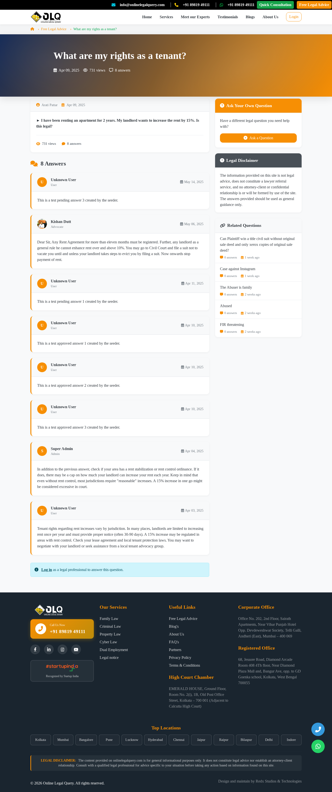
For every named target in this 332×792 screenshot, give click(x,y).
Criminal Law (110, 626)
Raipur (223, 740)
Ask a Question (261, 138)
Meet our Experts (195, 17)
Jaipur (201, 740)
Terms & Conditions (184, 665)
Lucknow (131, 740)
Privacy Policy (180, 657)
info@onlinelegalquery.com (142, 5)
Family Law (109, 619)
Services (166, 17)
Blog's (174, 626)
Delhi (269, 740)
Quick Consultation (275, 5)
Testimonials (228, 17)
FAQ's (174, 642)
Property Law (110, 634)
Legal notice (109, 657)
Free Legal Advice (314, 5)
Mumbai (63, 740)
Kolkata (40, 740)
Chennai (178, 740)
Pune (109, 740)
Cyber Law (108, 642)
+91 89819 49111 (196, 5)
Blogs (250, 17)
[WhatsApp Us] (318, 746)
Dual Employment (114, 650)
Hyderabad (155, 740)
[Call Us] (318, 729)
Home (147, 17)
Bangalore (86, 740)
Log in (46, 570)
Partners (175, 650)
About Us (270, 17)
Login (293, 17)
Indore (291, 740)
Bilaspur (246, 740)
